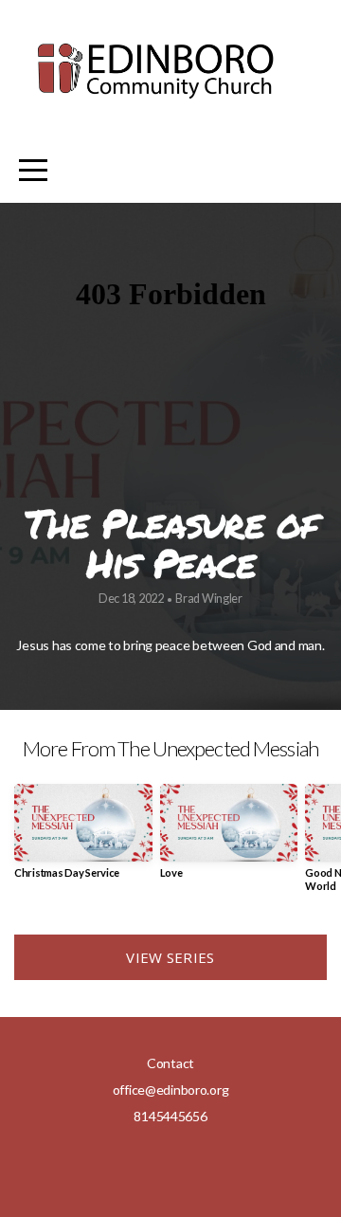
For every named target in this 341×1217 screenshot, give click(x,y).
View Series (170, 957)
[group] (83, 838)
